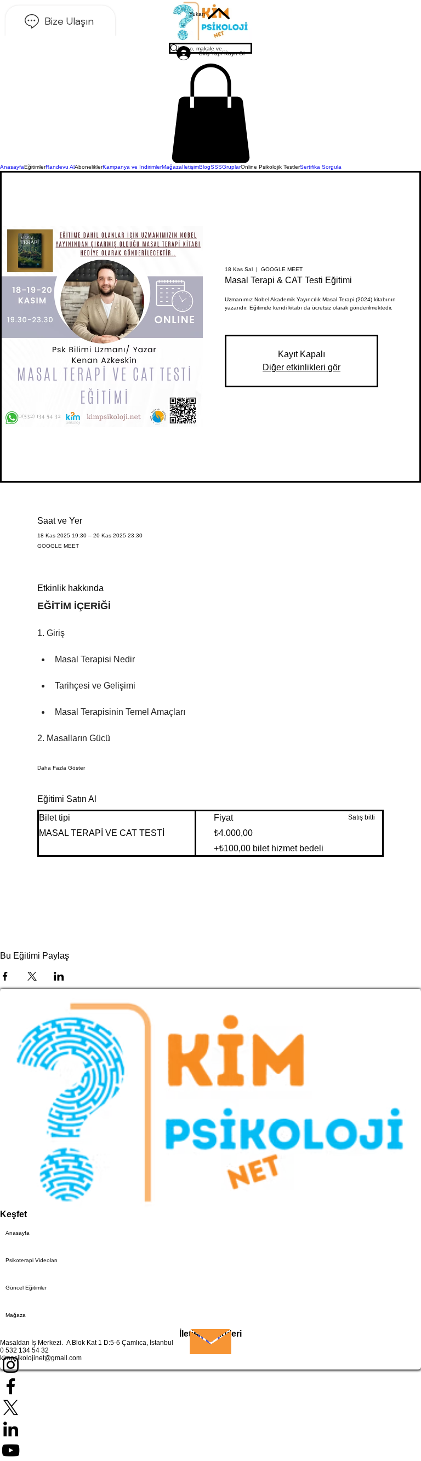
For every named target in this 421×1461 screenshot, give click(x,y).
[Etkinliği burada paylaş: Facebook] (5, 976)
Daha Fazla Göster (61, 768)
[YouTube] (210, 1450)
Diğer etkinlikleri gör (301, 367)
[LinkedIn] (210, 1429)
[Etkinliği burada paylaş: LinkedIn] (59, 976)
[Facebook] (210, 1386)
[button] (210, 113)
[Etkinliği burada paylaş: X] (32, 976)
